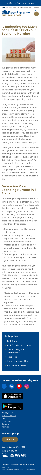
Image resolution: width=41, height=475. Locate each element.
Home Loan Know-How (18, 361)
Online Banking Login (21, 3)
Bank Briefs (12, 341)
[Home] (16, 13)
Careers (5, 424)
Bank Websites (7, 469)
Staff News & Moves (16, 365)
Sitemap (5, 427)
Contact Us (6, 421)
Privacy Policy (7, 413)
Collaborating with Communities (15, 351)
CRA (3, 418)
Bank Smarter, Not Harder (19, 345)
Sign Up (10, 439)
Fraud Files (12, 357)
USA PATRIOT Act (9, 415)
